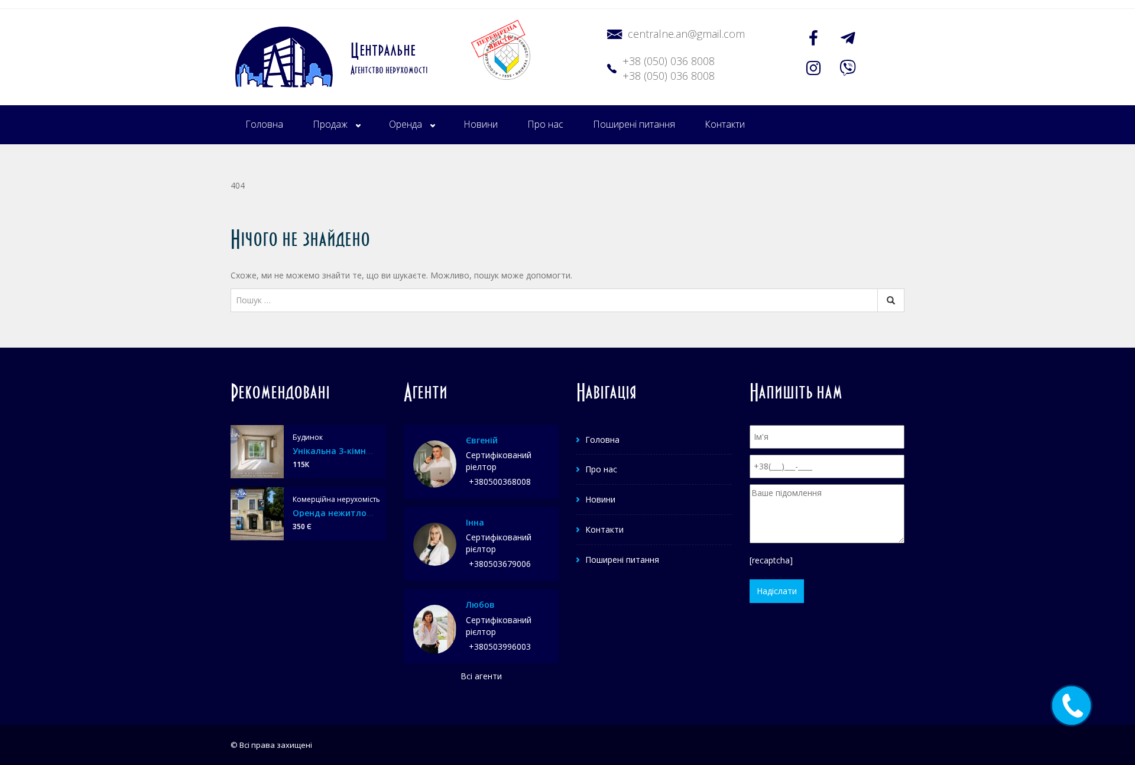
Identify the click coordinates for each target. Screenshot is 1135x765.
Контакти (725, 124)
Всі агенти (481, 676)
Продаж (330, 124)
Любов (480, 604)
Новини (480, 124)
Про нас (545, 124)
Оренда (405, 124)
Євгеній (482, 440)
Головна (264, 124)
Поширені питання (634, 124)
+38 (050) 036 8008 (668, 61)
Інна (475, 522)
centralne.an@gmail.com (686, 34)
